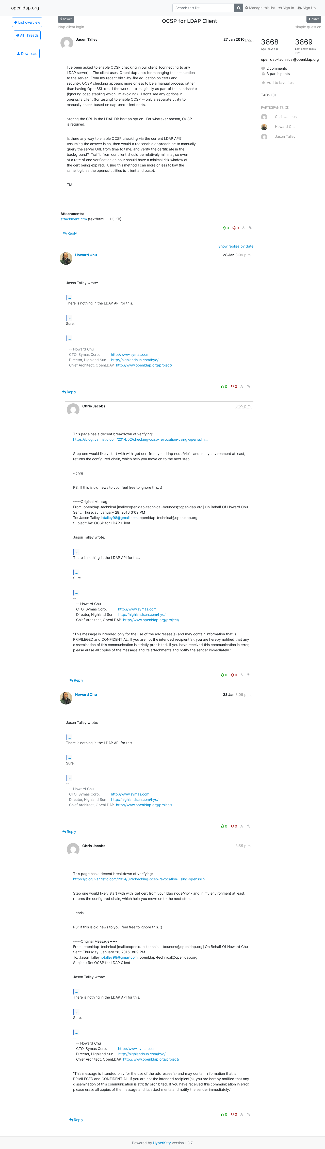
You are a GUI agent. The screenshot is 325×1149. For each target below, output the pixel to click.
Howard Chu (86, 255)
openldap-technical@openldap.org (290, 59)
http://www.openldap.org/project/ (144, 365)
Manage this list (261, 8)
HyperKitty (162, 1143)
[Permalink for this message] (250, 228)
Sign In (288, 8)
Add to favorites (280, 82)
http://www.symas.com (130, 354)
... (69, 297)
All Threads (29, 35)
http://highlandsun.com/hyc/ (134, 360)
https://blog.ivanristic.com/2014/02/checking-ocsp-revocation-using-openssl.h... (140, 439)
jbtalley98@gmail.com (119, 517)
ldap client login (71, 27)
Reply (72, 233)
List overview (28, 22)
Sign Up (309, 8)
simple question (308, 27)
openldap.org (25, 7)
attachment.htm (73, 219)
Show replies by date (235, 246)
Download (29, 53)
